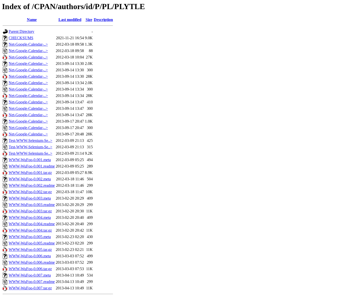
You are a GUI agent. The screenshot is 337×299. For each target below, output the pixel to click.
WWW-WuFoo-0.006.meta (30, 256)
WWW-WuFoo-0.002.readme (32, 185)
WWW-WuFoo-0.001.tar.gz (30, 172)
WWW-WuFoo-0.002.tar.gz (30, 192)
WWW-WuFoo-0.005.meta (30, 237)
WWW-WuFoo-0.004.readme (32, 224)
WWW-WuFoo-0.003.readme (32, 205)
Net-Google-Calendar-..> (28, 44)
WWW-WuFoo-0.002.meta (30, 179)
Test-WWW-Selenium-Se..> (30, 140)
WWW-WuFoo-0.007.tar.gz (30, 288)
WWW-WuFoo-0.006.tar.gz (30, 269)
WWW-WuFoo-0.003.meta (30, 198)
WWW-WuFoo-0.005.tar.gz (30, 249)
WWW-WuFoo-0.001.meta (30, 160)
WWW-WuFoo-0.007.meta (30, 275)
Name (32, 20)
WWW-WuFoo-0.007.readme (32, 282)
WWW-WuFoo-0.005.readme (32, 243)
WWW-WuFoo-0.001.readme (32, 166)
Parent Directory (21, 31)
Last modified (69, 20)
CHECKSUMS (21, 38)
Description (103, 20)
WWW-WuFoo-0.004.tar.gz (30, 230)
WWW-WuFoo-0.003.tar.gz (30, 211)
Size (89, 20)
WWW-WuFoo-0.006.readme (32, 262)
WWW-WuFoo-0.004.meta (30, 217)
